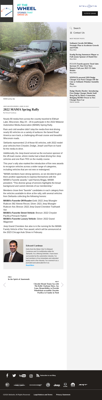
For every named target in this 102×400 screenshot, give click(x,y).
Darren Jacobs (74, 102)
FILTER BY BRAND (90, 13)
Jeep (5, 106)
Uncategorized (12, 106)
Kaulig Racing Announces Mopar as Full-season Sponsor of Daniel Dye (84, 56)
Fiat (48, 385)
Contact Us (79, 32)
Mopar (73, 385)
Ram (65, 385)
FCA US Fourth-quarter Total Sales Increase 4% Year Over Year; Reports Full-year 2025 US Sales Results (84, 67)
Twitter (14, 375)
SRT (83, 385)
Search (76, 28)
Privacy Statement (63, 395)
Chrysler (19, 385)
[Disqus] (33, 328)
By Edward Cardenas (9, 113)
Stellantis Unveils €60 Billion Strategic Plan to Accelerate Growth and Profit (84, 45)
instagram (31, 375)
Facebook (7, 375)
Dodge (35, 385)
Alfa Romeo (7, 385)
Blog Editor (73, 50)
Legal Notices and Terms (43, 395)
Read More (30, 265)
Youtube (22, 375)
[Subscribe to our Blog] (38, 375)
